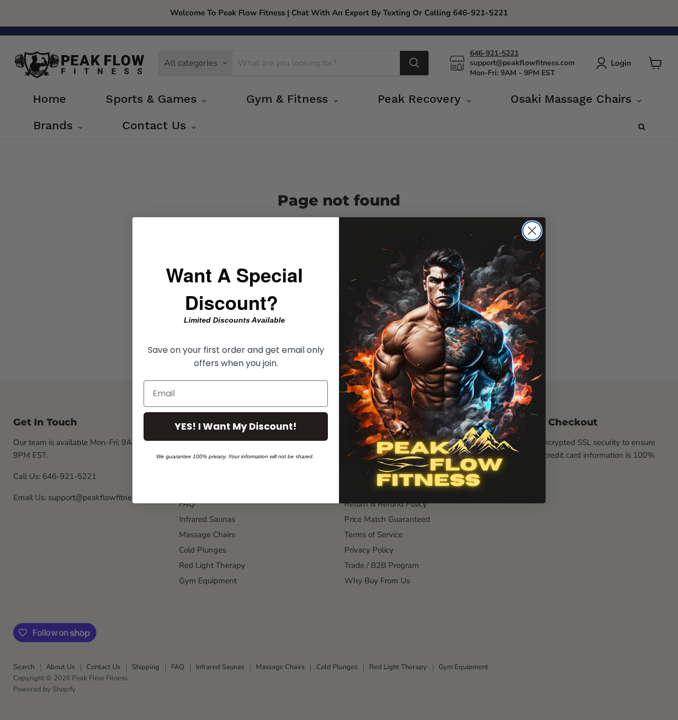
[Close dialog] (532, 230)
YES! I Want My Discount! (236, 426)
